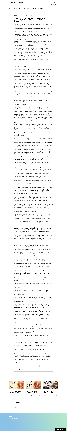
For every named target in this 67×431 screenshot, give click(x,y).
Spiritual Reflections (41, 8)
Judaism (37, 366)
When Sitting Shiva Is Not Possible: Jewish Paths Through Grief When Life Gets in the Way (50, 392)
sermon (22, 366)
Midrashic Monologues (13, 425)
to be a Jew (32, 366)
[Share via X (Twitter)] (17, 369)
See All (57, 378)
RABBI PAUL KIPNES (16, 2)
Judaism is (27, 366)
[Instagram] (53, 5)
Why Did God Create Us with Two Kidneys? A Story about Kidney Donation (33, 392)
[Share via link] (22, 369)
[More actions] (52, 15)
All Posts (10, 8)
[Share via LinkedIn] (19, 369)
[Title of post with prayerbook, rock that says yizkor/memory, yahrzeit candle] (50, 385)
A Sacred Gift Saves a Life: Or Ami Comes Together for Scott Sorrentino (16, 392)
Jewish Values (17, 366)
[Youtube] (55, 5)
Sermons (15, 8)
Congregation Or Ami (12, 419)
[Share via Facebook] (14, 369)
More (48, 8)
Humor (20, 8)
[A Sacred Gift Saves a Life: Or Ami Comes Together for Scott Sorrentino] (16, 385)
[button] (56, 8)
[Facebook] (51, 5)
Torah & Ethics (26, 8)
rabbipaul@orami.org (15, 418)
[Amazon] (58, 5)
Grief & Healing (33, 8)
